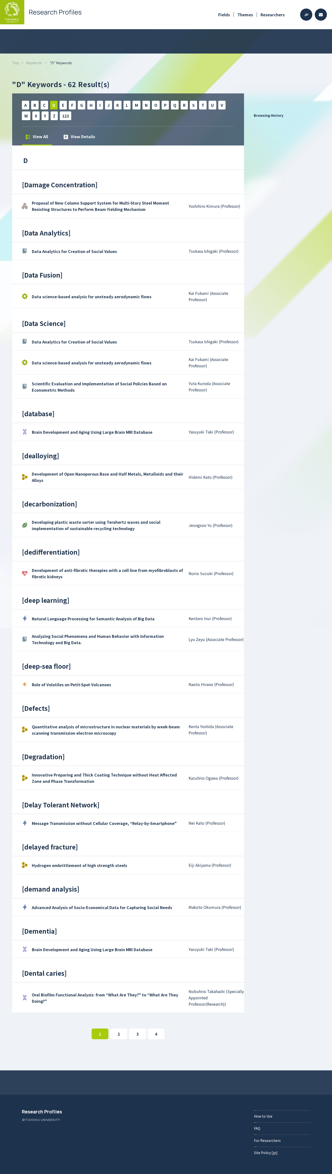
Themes (245, 15)
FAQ (257, 1128)
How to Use (263, 1116)
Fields (224, 15)
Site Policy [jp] (266, 1152)
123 (65, 116)
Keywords (34, 62)
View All (40, 136)
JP (306, 14)
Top (15, 62)
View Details (82, 136)
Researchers (273, 15)
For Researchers (267, 1140)
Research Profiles (42, 1112)
